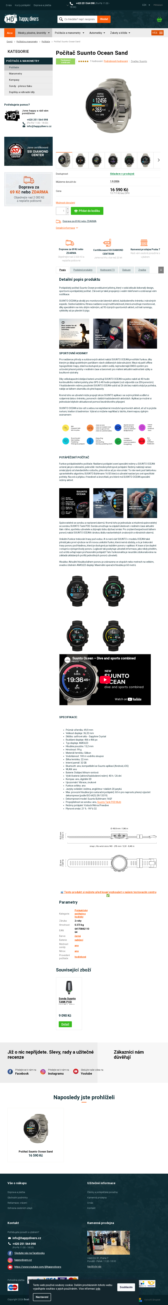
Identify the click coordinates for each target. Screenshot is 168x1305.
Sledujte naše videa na (92, 1072)
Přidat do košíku (89, 211)
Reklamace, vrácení (17, 1203)
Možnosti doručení (65, 202)
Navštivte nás (94, 1266)
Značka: (139, 61)
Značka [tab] (142, 270)
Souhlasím (126, 1287)
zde (98, 1288)
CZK (144, 5)
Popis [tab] (62, 270)
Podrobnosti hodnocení (116, 61)
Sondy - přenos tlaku (20, 86)
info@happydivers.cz (39, 126)
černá (78, 936)
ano (77, 945)
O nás (9, 5)
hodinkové (80, 957)
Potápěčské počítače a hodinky (81, 913)
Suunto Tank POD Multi (109, 802)
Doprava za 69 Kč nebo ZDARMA (79, 221)
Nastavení (42, 1297)
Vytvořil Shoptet (152, 1299)
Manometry (15, 73)
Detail (65, 1024)
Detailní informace (65, 228)
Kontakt (91, 1208)
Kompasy (14, 80)
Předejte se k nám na (25, 1072)
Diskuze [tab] (126, 270)
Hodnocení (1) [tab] (107, 270)
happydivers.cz (23, 1260)
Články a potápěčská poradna (102, 1192)
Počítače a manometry (22, 61)
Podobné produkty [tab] (83, 270)
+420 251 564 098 (37, 119)
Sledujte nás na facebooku (29, 1253)
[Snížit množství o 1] (67, 213)
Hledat (104, 19)
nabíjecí (79, 940)
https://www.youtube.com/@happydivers (37, 1266)
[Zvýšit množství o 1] (67, 209)
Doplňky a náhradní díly (22, 92)
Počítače (14, 67)
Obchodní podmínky (18, 1197)
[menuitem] (9, 33)
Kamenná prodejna (97, 1197)
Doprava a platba (42, 5)
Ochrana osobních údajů (20, 1208)
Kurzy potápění (22, 5)
